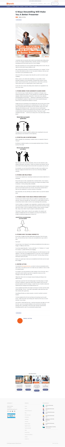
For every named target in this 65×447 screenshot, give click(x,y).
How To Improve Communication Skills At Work (28, 386)
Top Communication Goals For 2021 (45, 386)
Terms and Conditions (28, 434)
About (45, 3)
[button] (36, 3)
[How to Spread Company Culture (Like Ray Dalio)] (20, 379)
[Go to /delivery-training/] (50, 406)
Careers (26, 436)
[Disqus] (32, 336)
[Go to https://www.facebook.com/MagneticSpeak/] (8, 411)
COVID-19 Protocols (28, 410)
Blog (49, 3)
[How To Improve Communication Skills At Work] (28, 379)
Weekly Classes (27, 423)
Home (26, 406)
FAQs (26, 430)
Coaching (26, 421)
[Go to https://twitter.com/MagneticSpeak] (10, 411)
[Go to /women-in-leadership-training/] (50, 420)
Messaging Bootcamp (26, 266)
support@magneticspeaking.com (12, 409)
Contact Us (54, 3)
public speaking (18, 19)
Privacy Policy (27, 432)
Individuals (33, 3)
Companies (40, 3)
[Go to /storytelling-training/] (50, 413)
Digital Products (27, 425)
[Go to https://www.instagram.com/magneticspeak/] (15, 411)
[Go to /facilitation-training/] (50, 424)
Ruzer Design (56, 443)
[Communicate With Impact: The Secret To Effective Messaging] (37, 379)
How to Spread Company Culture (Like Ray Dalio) (19, 386)
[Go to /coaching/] (50, 427)
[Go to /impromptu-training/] (50, 416)
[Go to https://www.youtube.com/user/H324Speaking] (12, 411)
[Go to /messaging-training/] (50, 409)
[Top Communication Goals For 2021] (45, 379)
